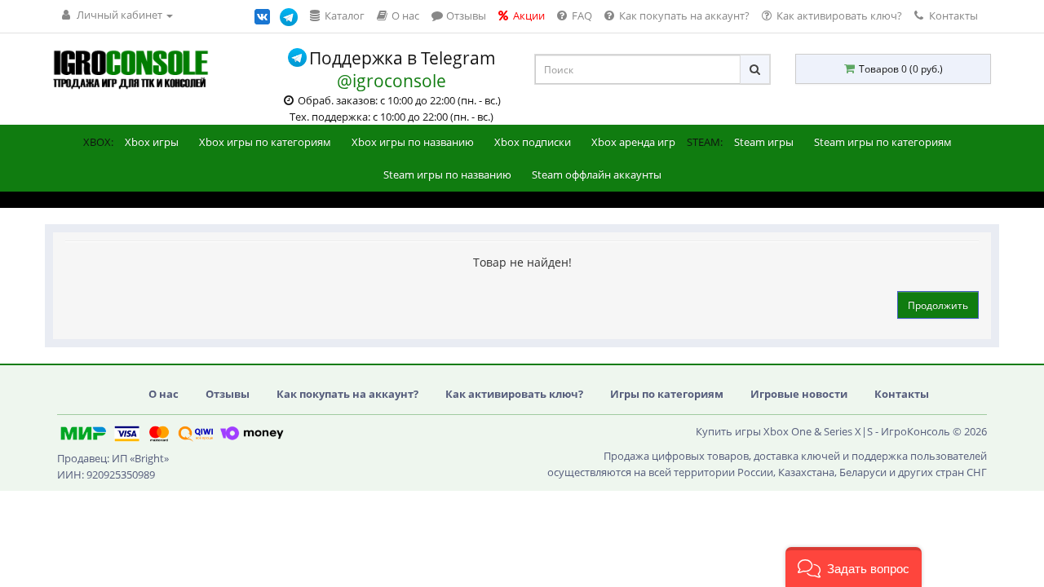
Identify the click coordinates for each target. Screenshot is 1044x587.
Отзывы (228, 393)
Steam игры (764, 142)
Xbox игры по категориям (265, 142)
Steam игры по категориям (883, 142)
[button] (853, 567)
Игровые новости (798, 393)
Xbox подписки (532, 142)
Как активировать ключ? (514, 393)
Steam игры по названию (447, 174)
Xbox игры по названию (413, 142)
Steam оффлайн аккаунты (596, 174)
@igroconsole (391, 80)
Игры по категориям (666, 393)
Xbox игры (152, 142)
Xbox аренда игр (633, 142)
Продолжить (938, 305)
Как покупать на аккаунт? (347, 393)
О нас (163, 393)
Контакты (952, 15)
